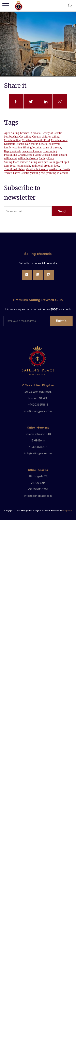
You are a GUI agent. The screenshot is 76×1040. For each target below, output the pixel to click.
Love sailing (50, 151)
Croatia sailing (12, 140)
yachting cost (37, 172)
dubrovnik (54, 143)
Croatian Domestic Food (36, 140)
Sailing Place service (16, 162)
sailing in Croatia (28, 158)
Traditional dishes (14, 169)
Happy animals (12, 151)
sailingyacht (56, 162)
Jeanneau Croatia (32, 151)
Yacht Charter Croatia (16, 172)
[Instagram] (49, 275)
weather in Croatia (59, 169)
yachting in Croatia (57, 172)
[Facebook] (27, 275)
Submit (61, 321)
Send (61, 211)
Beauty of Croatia (52, 133)
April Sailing (11, 133)
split (66, 162)
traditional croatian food (45, 165)
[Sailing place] (38, 360)
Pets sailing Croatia (15, 154)
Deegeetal (67, 510)
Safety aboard (59, 154)
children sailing (50, 136)
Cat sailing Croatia (30, 136)
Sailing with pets (38, 162)
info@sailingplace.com (38, 411)
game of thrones (52, 147)
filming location (32, 147)
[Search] (70, 5)
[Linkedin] (38, 275)
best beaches (11, 136)
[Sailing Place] (18, 5)
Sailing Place (46, 158)
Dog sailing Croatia (36, 143)
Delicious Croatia (14, 143)
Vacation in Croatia (37, 169)
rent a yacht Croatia (38, 154)
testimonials (23, 165)
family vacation (13, 147)
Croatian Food (59, 140)
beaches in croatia (30, 133)
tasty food (9, 165)
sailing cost (10, 158)
